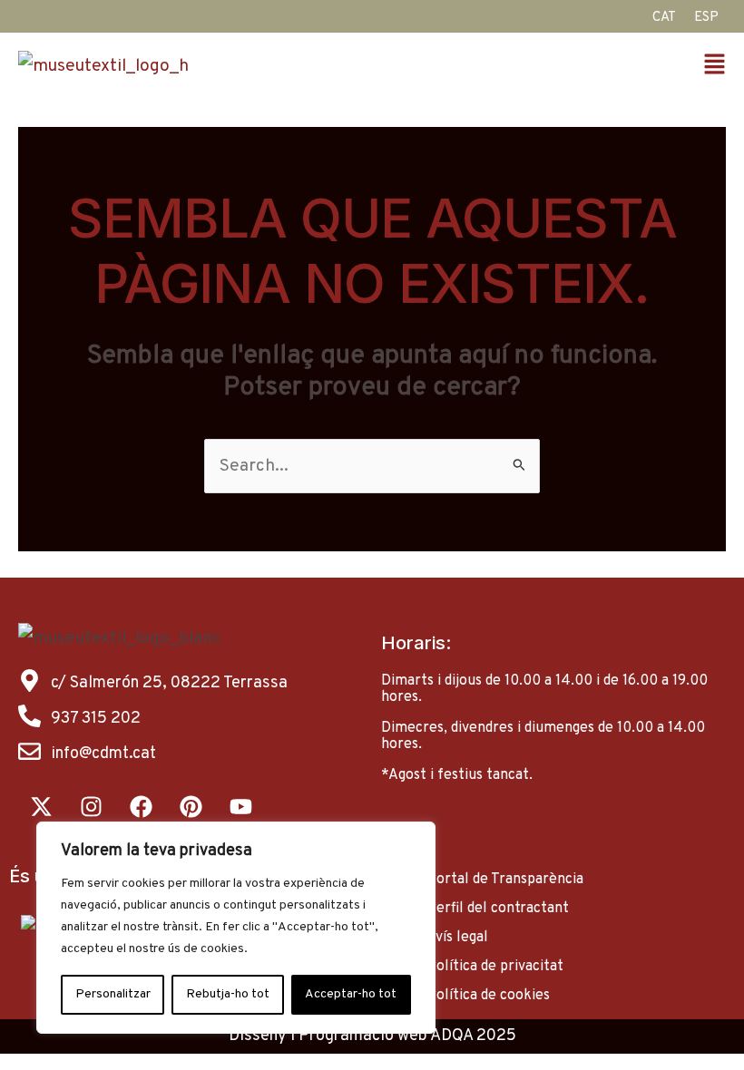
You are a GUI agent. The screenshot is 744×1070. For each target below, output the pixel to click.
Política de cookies (488, 996)
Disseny (258, 1036)
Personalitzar (113, 994)
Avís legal (457, 938)
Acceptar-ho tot (350, 994)
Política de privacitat (494, 967)
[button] (553, 67)
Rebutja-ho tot (227, 994)
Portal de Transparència (504, 880)
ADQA (451, 1036)
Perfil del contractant (497, 909)
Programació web (363, 1036)
